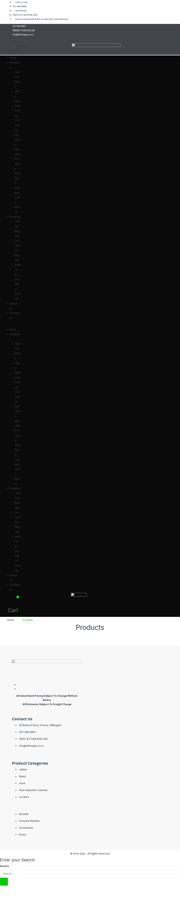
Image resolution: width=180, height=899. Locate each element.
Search (4, 866)
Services (15, 217)
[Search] (4, 882)
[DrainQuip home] (90, 51)
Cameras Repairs (18, 250)
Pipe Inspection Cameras (18, 115)
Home (10, 619)
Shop (12, 58)
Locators (18, 139)
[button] (12, 325)
